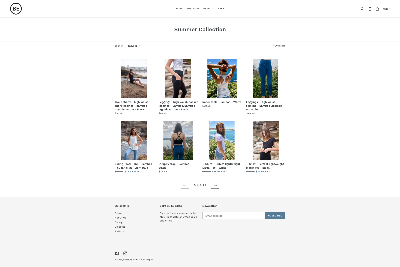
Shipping (120, 226)
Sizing (118, 222)
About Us (120, 217)
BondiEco (127, 260)
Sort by (119, 46)
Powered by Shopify (143, 260)
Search (119, 213)
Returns (120, 231)
